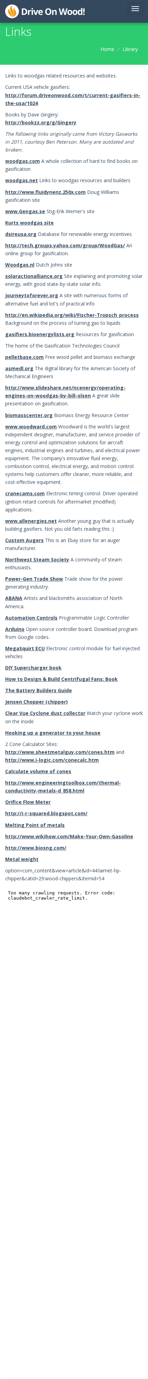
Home (107, 49)
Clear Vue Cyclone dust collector (45, 713)
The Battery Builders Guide (38, 690)
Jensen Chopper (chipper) (36, 701)
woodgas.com (22, 161)
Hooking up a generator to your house (53, 732)
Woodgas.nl (19, 264)
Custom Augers (24, 540)
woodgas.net (21, 180)
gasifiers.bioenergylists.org (39, 334)
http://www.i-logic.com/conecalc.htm (52, 760)
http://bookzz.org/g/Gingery (40, 122)
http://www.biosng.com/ (35, 847)
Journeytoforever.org (31, 295)
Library (130, 49)
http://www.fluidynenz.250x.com (45, 192)
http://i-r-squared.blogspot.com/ (46, 813)
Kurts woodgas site (29, 222)
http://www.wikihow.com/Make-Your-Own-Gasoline (69, 836)
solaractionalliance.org (34, 276)
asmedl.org (19, 368)
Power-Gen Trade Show (34, 579)
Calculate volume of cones (38, 771)
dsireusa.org (20, 234)
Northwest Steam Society (37, 559)
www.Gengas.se (25, 211)
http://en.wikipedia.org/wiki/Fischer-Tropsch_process (72, 315)
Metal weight (22, 859)
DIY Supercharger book (33, 667)
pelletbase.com (24, 357)
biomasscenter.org (29, 415)
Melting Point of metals (35, 825)
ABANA (13, 598)
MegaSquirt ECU (25, 648)
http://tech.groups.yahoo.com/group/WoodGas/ (65, 245)
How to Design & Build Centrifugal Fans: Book (61, 679)
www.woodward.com (31, 426)
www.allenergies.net (31, 521)
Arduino (14, 629)
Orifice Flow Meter (28, 802)
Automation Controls (31, 617)
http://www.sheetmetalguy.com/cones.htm (60, 752)
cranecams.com (25, 493)
